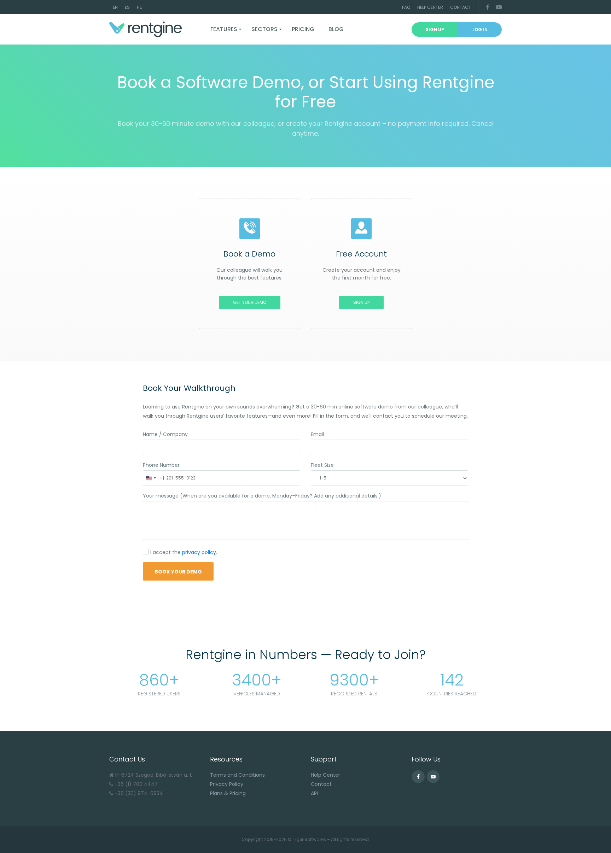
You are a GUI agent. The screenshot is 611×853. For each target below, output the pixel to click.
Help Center (430, 7)
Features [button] (223, 29)
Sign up (435, 30)
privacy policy (199, 552)
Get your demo (249, 302)
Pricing (303, 29)
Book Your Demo (178, 571)
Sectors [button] (264, 29)
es (127, 7)
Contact (460, 7)
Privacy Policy (226, 784)
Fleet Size (322, 465)
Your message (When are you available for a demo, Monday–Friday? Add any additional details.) (262, 495)
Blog (336, 29)
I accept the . (183, 552)
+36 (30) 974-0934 (139, 793)
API (314, 793)
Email (317, 434)
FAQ (406, 7)
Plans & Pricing (228, 793)
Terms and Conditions (237, 774)
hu (139, 7)
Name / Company (165, 434)
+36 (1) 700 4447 (136, 784)
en (115, 7)
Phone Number (161, 465)
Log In (480, 30)
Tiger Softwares (309, 839)
